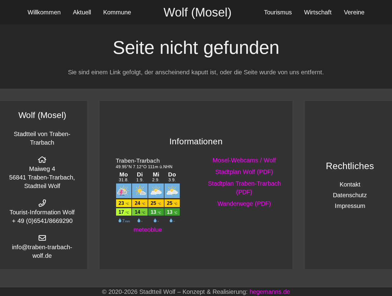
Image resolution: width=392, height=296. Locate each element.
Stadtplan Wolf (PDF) (244, 171)
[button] (96, 12)
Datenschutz (350, 195)
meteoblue (148, 229)
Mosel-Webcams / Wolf (244, 160)
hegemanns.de (270, 291)
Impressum (350, 205)
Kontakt (350, 184)
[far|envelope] (42, 238)
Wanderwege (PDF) (244, 203)
